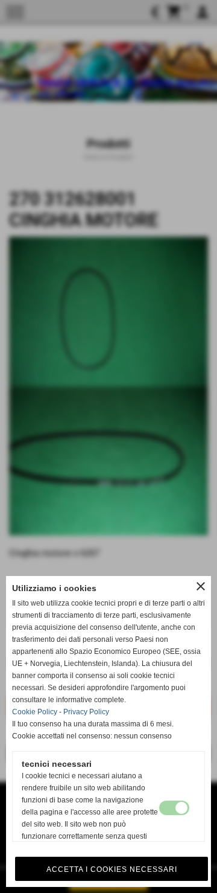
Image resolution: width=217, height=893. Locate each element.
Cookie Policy (34, 712)
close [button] (200, 586)
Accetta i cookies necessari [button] (111, 869)
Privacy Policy (86, 712)
